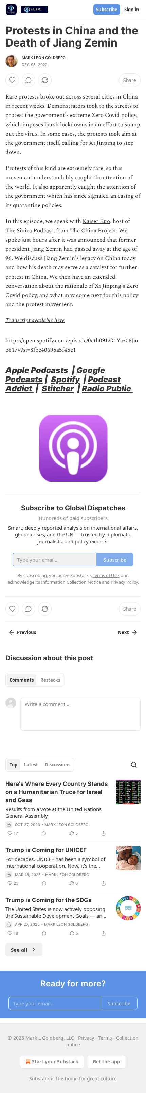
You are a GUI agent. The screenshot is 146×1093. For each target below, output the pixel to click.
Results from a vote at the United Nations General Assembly (53, 812)
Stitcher (58, 388)
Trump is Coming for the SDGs (48, 900)
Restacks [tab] (50, 680)
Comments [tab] (22, 680)
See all (19, 949)
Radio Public (107, 388)
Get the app (106, 1061)
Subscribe (106, 9)
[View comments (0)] (28, 80)
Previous (26, 632)
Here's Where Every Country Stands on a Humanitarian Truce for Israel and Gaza (56, 792)
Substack (39, 1078)
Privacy (86, 1038)
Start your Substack (55, 1061)
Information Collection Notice (71, 582)
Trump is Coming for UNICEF (46, 850)
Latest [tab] (31, 765)
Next (123, 632)
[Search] (134, 765)
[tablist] (34, 680)
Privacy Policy (124, 582)
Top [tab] (13, 765)
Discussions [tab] (57, 765)
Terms (105, 1038)
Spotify (65, 379)
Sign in (131, 9)
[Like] (12, 80)
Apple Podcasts (37, 370)
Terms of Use (106, 575)
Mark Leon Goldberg (44, 57)
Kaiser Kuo (96, 221)
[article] (73, 809)
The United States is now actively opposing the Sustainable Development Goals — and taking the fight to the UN (55, 912)
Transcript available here (35, 320)
